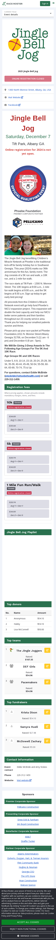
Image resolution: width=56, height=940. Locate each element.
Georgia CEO (28, 871)
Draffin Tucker (28, 841)
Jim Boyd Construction (28, 824)
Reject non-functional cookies (28, 929)
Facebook (13, 105)
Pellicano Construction (28, 806)
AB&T (28, 836)
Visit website (23, 780)
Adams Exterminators (28, 853)
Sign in (45, 3)
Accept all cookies (28, 922)
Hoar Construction (28, 880)
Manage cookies (29, 935)
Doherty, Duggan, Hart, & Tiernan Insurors (28, 858)
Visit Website (14, 97)
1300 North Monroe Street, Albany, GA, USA (29, 89)
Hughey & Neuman (28, 867)
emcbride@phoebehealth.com (22, 376)
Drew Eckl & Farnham (28, 819)
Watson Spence (28, 885)
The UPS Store (28, 876)
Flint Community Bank (28, 862)
